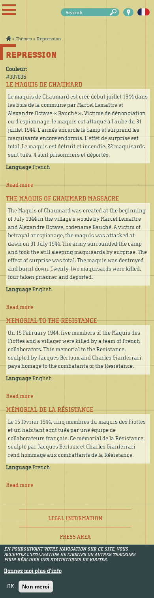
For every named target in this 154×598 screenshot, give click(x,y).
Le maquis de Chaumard (44, 84)
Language (18, 167)
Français (143, 12)
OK (10, 586)
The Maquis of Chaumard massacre (62, 198)
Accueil (8, 38)
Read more (19, 185)
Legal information (75, 518)
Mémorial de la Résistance (49, 409)
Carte (128, 12)
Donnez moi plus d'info (33, 571)
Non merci (35, 586)
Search (114, 12)
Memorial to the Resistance (51, 320)
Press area (75, 537)
